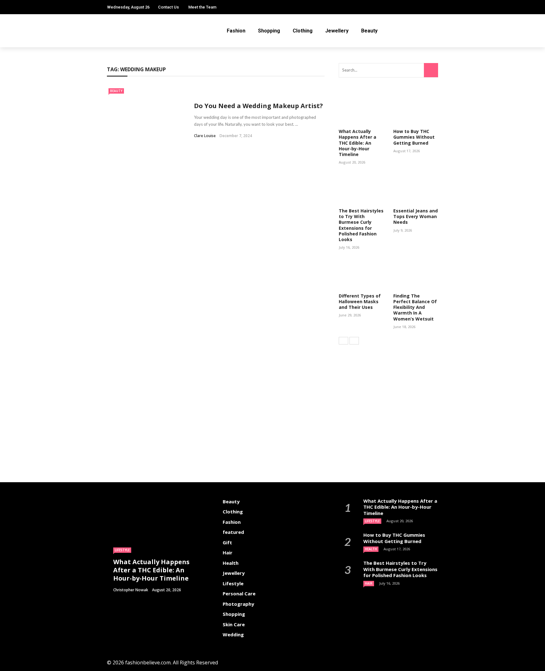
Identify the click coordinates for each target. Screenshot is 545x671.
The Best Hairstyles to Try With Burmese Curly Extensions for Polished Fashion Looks (361, 225)
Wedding (233, 634)
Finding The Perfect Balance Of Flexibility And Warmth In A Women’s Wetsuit (415, 307)
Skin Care (234, 624)
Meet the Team (202, 7)
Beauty (369, 31)
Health (230, 563)
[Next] (354, 340)
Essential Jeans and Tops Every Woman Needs (415, 216)
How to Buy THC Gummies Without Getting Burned (414, 137)
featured (233, 532)
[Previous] (343, 340)
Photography (238, 604)
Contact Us (168, 7)
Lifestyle (122, 550)
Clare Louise (205, 135)
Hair (227, 552)
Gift (227, 542)
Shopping (269, 31)
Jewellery (337, 31)
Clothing (303, 31)
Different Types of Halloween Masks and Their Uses (360, 301)
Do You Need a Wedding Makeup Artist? (258, 105)
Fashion (236, 31)
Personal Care (239, 593)
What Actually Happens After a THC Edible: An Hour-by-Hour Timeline (357, 142)
